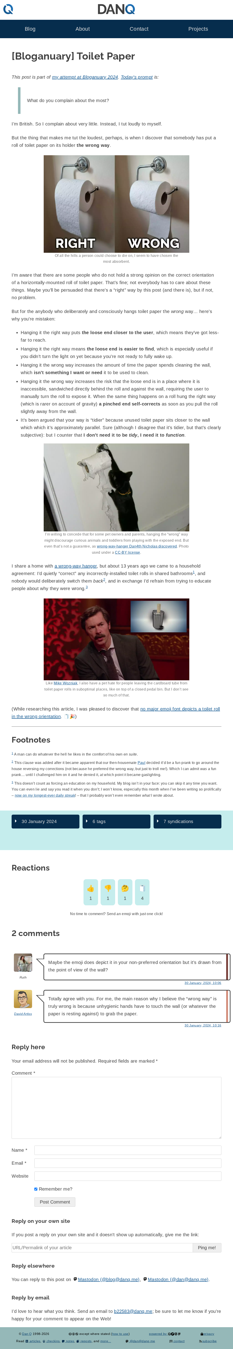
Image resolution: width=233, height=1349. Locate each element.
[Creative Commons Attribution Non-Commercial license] (73, 1334)
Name (19, 1150)
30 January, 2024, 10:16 (203, 1025)
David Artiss (23, 1014)
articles (34, 1341)
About (83, 29)
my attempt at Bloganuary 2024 (85, 77)
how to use (120, 1334)
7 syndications (178, 821)
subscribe (209, 1341)
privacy (208, 1334)
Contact (139, 29)
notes (69, 1341)
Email (19, 1163)
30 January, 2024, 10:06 (203, 983)
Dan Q (27, 1334)
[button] (116, 204)
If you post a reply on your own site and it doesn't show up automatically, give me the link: (105, 1234)
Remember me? (56, 1188)
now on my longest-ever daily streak (45, 795)
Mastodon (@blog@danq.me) (109, 1279)
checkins (53, 1341)
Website (20, 1176)
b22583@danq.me (133, 1311)
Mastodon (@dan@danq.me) (178, 1279)
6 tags (99, 821)
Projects (198, 29)
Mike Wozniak (65, 683)
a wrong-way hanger (76, 565)
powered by (158, 1334)
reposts (85, 1341)
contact (179, 1341)
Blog (30, 29)
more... (105, 1341)
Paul (141, 763)
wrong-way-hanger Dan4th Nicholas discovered (137, 546)
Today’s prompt (137, 77)
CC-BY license (127, 552)
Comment (23, 1073)
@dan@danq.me (142, 1341)
